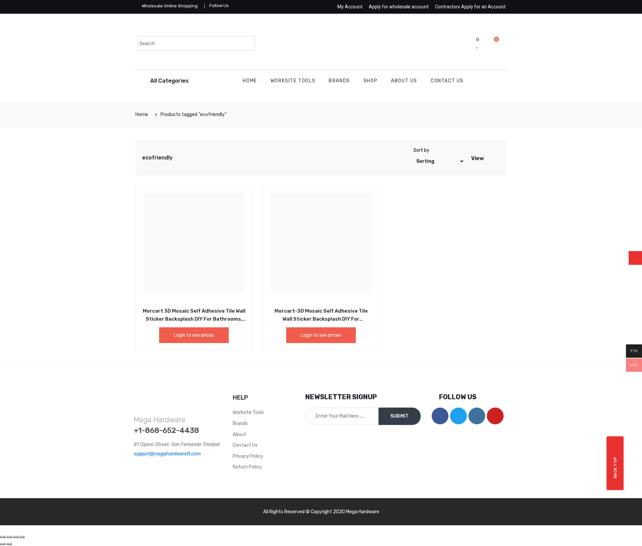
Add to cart (179, 310)
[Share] (9, 537)
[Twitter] (458, 416)
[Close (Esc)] (2, 537)
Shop (370, 81)
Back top (615, 467)
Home (250, 81)
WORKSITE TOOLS (293, 81)
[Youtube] (495, 416)
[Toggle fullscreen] (15, 537)
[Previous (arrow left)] (2, 544)
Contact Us (447, 81)
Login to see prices (194, 335)
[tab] (489, 158)
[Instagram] (476, 416)
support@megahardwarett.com (167, 454)
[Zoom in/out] (21, 537)
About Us (404, 81)
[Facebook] (440, 416)
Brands (339, 81)
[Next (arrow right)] (9, 544)
